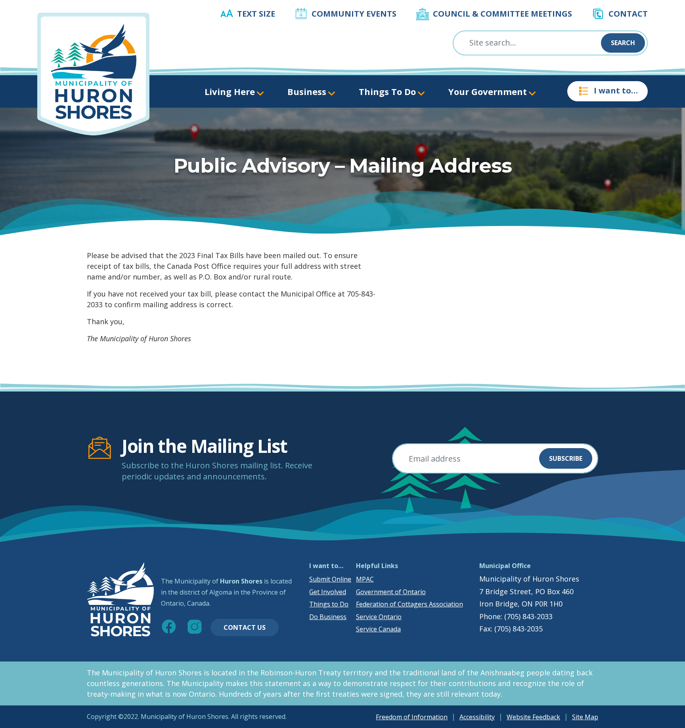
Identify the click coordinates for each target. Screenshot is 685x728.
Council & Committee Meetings (502, 13)
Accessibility (477, 717)
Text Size (256, 13)
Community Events (354, 13)
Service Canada (378, 629)
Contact (628, 13)
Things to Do (328, 604)
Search (623, 42)
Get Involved (327, 591)
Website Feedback (533, 717)
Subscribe (565, 458)
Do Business (327, 616)
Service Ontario (379, 616)
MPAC (365, 579)
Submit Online (330, 579)
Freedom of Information (412, 717)
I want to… (616, 90)
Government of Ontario (391, 591)
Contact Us (245, 627)
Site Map (585, 717)
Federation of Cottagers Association (409, 604)
